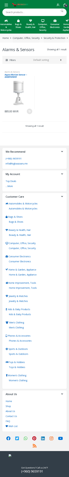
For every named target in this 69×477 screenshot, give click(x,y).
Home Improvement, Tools (22, 282)
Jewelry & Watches (18, 296)
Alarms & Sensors (12, 72)
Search (62, 12)
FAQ (8, 421)
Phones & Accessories (18, 335)
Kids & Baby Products (18, 309)
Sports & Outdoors (18, 348)
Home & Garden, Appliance (22, 269)
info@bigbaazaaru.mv (17, 163)
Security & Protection (54, 37)
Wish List (12, 426)
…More (9, 186)
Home (5, 37)
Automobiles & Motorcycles (6, 27)
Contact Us (11, 416)
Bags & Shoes (18, 26)
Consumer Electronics (55, 26)
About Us (10, 411)
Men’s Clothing (16, 322)
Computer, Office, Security (42, 27)
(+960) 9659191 (14, 158)
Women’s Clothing (17, 375)
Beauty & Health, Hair (30, 26)
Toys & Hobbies (17, 362)
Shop (8, 406)
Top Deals (11, 181)
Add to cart (29, 111)
